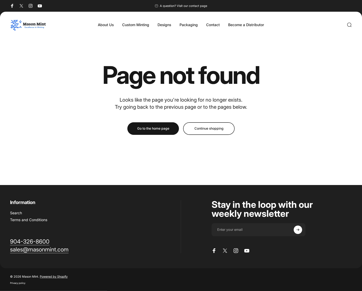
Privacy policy (17, 283)
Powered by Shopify (54, 276)
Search (16, 213)
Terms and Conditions (28, 220)
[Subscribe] (298, 230)
